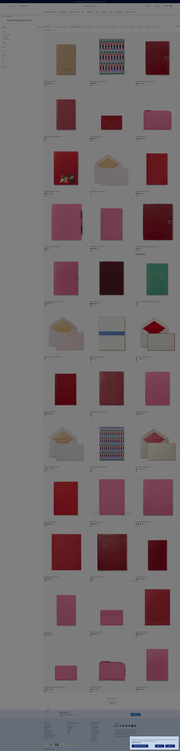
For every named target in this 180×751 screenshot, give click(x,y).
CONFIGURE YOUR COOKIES (140, 746)
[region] (154, 743)
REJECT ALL (159, 746)
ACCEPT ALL (170, 746)
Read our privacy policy (136, 742)
